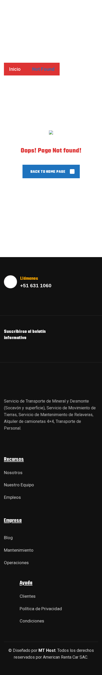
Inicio (15, 69)
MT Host (46, 650)
